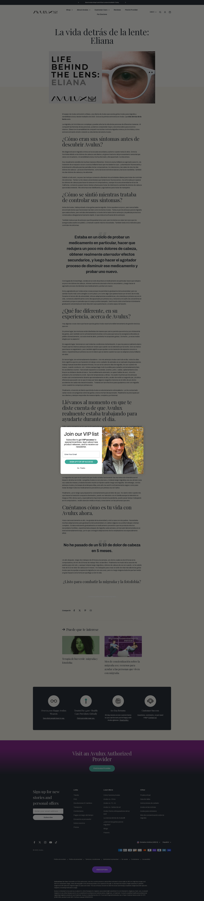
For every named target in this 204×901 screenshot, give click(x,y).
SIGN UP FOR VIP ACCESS (81, 462)
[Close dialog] (141, 429)
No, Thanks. (81, 468)
